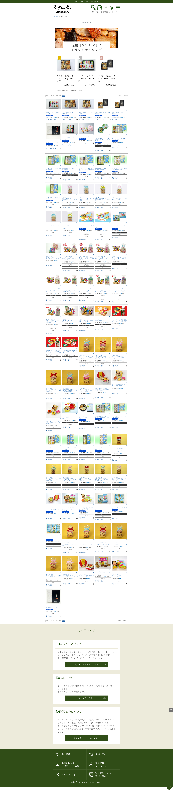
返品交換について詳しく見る (86, 738)
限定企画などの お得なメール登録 (70, 764)
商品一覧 (99, 12)
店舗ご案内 (100, 754)
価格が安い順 (52, 95)
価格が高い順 (58, 95)
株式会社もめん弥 (78, 782)
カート (111, 12)
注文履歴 (105, 12)
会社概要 (65, 754)
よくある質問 (68, 774)
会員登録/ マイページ (100, 764)
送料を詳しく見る (86, 698)
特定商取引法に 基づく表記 (103, 774)
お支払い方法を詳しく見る (86, 665)
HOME (56, 16)
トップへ (169, 786)
